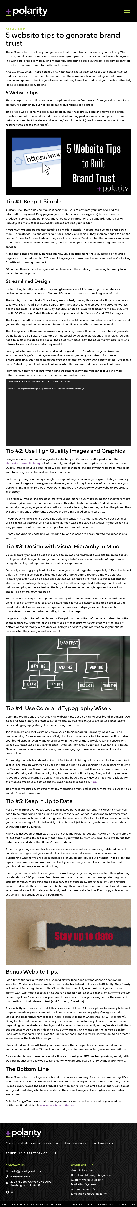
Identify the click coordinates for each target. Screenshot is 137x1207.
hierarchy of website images (24, 463)
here (93, 782)
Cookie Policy (127, 1204)
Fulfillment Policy (83, 1204)
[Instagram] (12, 1192)
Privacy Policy (106, 1204)
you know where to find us (57, 1105)
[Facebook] (7, 1192)
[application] (68, 412)
